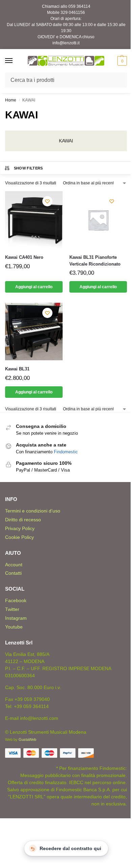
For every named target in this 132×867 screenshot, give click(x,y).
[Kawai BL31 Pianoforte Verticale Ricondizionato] (98, 220)
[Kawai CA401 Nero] (34, 220)
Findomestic (66, 451)
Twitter (12, 609)
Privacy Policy (20, 528)
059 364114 (79, 6)
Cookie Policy (19, 537)
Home (10, 100)
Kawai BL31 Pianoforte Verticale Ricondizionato (94, 261)
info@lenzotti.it (66, 43)
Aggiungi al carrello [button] (33, 286)
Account (13, 564)
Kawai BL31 (17, 368)
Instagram (16, 618)
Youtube (14, 627)
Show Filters (28, 168)
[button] (121, 61)
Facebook (15, 600)
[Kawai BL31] (34, 331)
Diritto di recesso (23, 519)
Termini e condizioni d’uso (32, 511)
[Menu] (15, 61)
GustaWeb (27, 739)
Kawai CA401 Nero (24, 257)
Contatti (13, 573)
